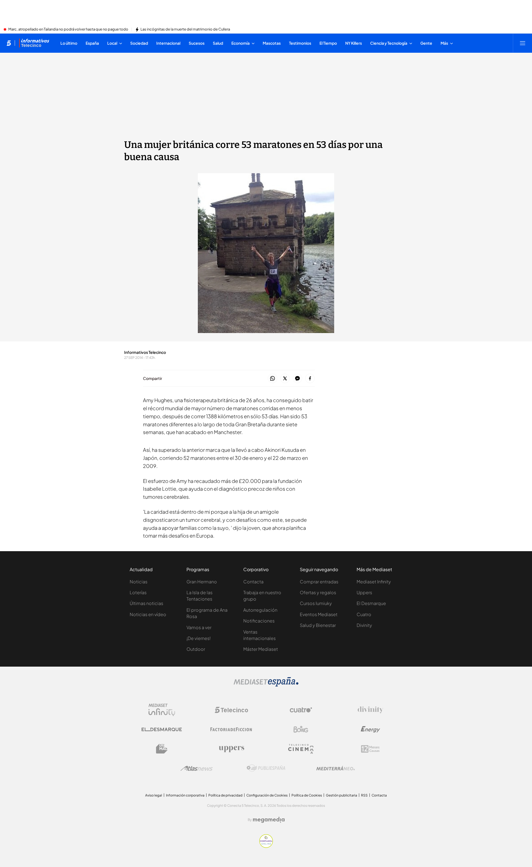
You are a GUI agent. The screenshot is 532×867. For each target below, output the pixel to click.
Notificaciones (259, 621)
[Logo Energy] (370, 729)
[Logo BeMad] (162, 749)
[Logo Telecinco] (231, 710)
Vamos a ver (198, 627)
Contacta (253, 581)
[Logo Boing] (300, 729)
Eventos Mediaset (318, 614)
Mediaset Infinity (374, 581)
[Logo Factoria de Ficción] (231, 729)
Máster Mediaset (260, 649)
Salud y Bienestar (318, 625)
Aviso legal (153, 795)
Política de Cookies (306, 795)
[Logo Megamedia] (269, 820)
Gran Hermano (201, 581)
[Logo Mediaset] (266, 685)
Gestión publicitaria (341, 795)
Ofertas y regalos (318, 592)
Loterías (138, 592)
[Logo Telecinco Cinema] (301, 749)
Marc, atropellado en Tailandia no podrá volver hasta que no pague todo (68, 29)
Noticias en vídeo (148, 614)
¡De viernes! (198, 638)
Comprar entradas (319, 581)
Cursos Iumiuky (316, 603)
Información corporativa (185, 795)
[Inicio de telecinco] (9, 43)
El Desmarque (371, 603)
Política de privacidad (225, 795)
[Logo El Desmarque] (162, 729)
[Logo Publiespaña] (266, 768)
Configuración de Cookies (267, 795)
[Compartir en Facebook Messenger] (297, 379)
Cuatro (364, 614)
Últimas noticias (146, 603)
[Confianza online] (266, 846)
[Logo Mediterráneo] (335, 768)
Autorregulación (260, 610)
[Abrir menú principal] (522, 43)
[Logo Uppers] (231, 749)
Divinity (364, 625)
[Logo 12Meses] (370, 749)
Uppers (364, 592)
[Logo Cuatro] (301, 710)
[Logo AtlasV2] (196, 768)
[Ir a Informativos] (34, 43)
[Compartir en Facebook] (310, 379)
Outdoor (195, 649)
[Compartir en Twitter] (285, 379)
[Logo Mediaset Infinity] (162, 710)
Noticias (138, 581)
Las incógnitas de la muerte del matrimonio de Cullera (185, 29)
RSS (364, 795)
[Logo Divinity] (370, 710)
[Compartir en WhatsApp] (272, 379)
